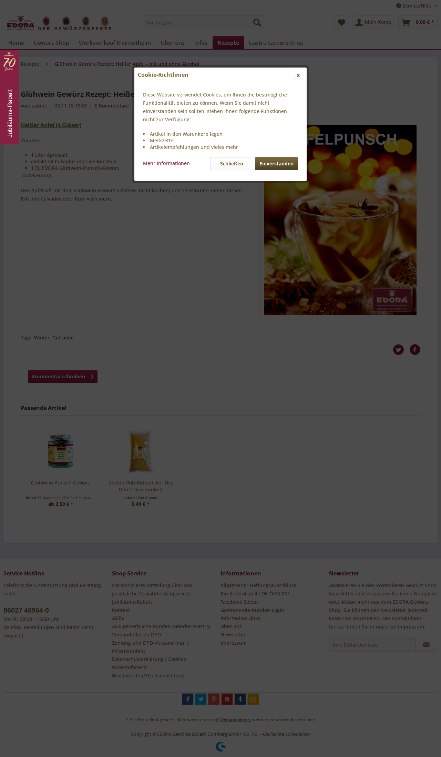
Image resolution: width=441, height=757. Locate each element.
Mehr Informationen (166, 163)
